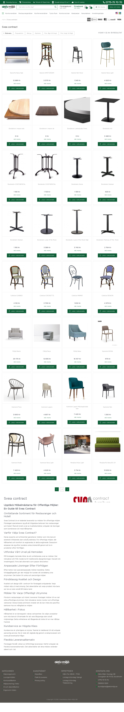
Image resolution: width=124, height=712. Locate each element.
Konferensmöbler (41, 13)
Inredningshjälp (98, 13)
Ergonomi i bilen (9, 690)
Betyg (29, 33)
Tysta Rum (53, 13)
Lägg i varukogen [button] (17, 88)
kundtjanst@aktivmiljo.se (107, 686)
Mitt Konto (101, 7)
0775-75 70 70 (114, 2)
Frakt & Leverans (41, 677)
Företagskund (65, 7)
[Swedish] (120, 13)
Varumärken (85, 13)
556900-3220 (103, 683)
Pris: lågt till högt (50, 33)
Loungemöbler (9, 677)
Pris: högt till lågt (66, 33)
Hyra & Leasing (79, 2)
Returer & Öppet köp (43, 2)
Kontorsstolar (64, 13)
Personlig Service (11, 2)
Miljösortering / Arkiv (11, 684)
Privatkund (78, 7)
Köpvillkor (38, 674)
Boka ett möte (115, 7)
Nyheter (38, 33)
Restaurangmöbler (26, 13)
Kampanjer (75, 13)
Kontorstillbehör (9, 680)
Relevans (8, 33)
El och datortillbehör (11, 687)
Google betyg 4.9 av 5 (62, 2)
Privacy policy (40, 680)
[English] (117, 13)
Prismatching (26, 2)
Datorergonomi (9, 674)
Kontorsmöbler (11, 13)
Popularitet (19, 33)
